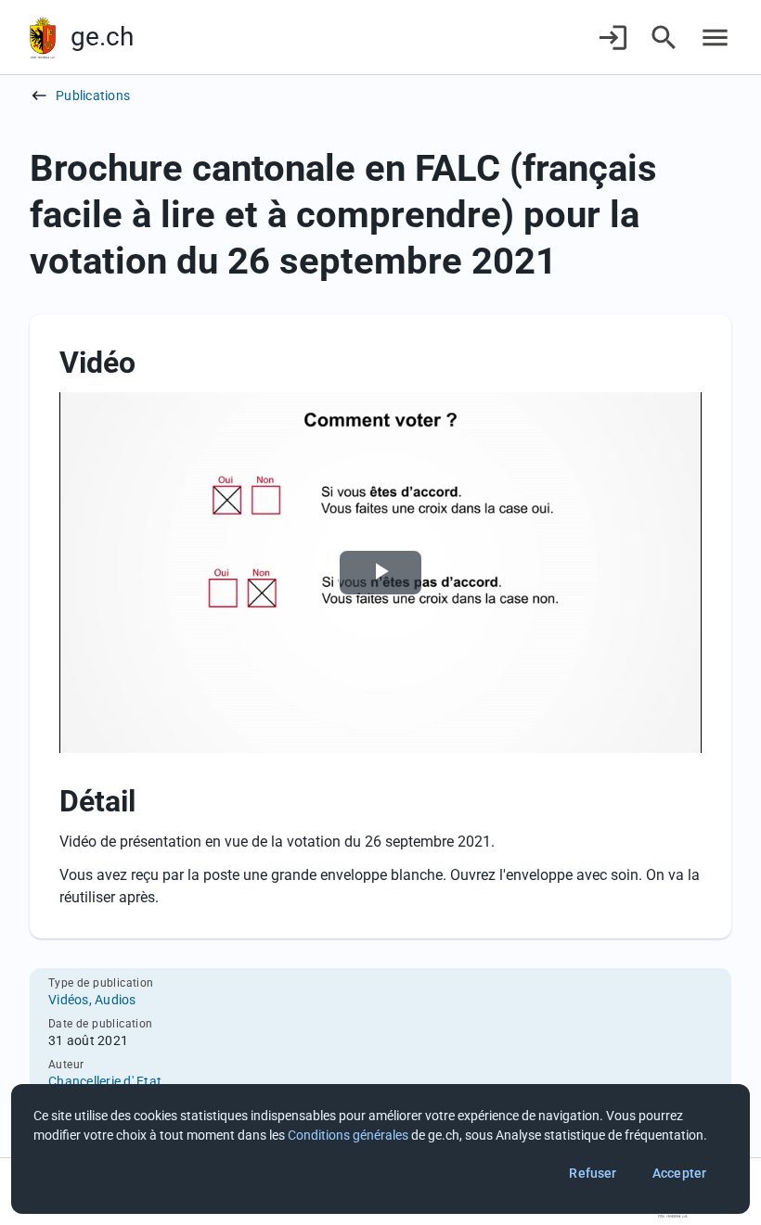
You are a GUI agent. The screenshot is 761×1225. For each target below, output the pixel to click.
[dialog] (380, 1149)
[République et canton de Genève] (43, 37)
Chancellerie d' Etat (104, 1081)
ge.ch (102, 36)
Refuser (592, 1173)
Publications (93, 95)
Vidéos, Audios (92, 999)
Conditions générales (348, 1135)
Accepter (679, 1173)
